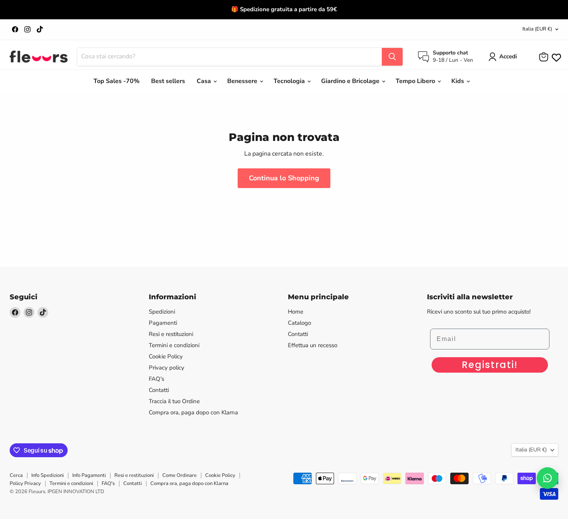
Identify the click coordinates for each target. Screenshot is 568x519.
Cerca (16, 475)
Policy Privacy (25, 483)
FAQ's (156, 379)
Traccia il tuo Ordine (174, 401)
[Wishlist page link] (555, 57)
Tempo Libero (416, 81)
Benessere (243, 81)
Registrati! (490, 364)
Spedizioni (162, 311)
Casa (205, 81)
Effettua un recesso (312, 345)
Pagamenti (163, 323)
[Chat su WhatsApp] (547, 478)
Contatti (159, 390)
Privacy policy (166, 367)
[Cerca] (392, 57)
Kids (458, 81)
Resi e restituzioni (171, 334)
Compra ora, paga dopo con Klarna (193, 412)
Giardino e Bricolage (351, 81)
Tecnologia (290, 81)
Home (295, 311)
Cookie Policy (166, 356)
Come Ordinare (179, 475)
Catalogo (299, 323)
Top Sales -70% (116, 81)
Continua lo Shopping (284, 178)
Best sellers (168, 81)
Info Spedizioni (47, 475)
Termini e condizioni (174, 345)
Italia (537, 28)
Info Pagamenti (89, 475)
